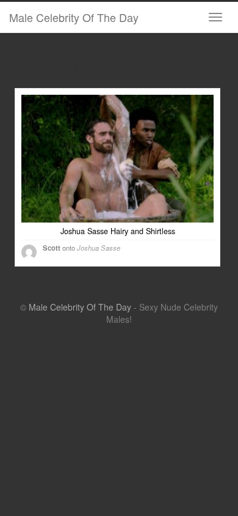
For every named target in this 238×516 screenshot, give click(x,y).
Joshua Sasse (98, 247)
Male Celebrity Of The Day (74, 17)
